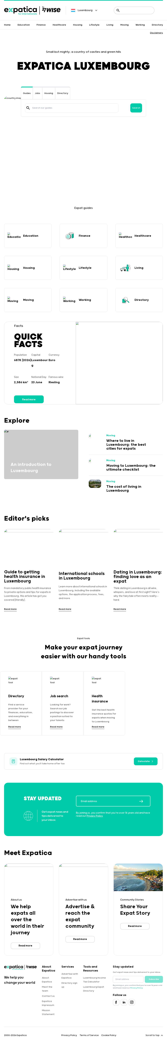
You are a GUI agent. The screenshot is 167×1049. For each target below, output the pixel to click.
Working (140, 25)
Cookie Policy (108, 1035)
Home (7, 25)
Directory (157, 25)
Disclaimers (156, 33)
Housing (77, 25)
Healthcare (59, 25)
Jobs (37, 93)
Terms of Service (89, 1035)
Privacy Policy (95, 816)
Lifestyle (94, 25)
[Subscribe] (144, 801)
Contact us (48, 996)
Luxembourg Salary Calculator (42, 759)
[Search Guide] (28, 108)
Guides (27, 93)
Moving (124, 25)
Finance (41, 25)
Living (109, 25)
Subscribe (154, 979)
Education (24, 25)
